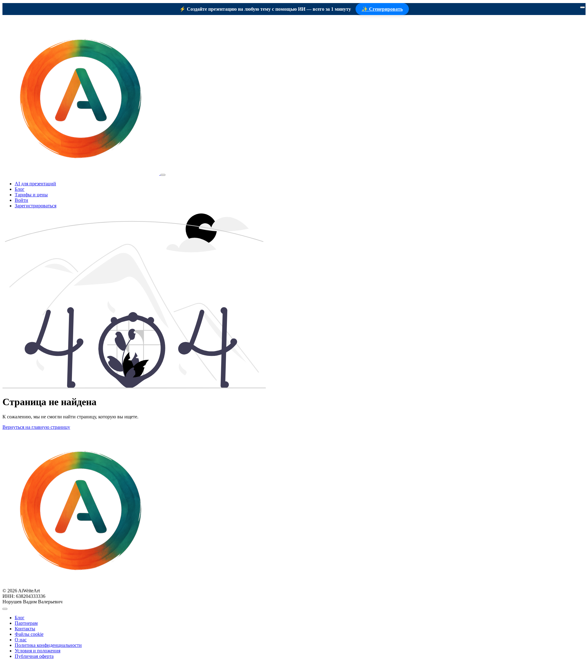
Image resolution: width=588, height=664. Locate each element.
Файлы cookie (29, 634)
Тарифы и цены (31, 194)
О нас (21, 639)
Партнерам (26, 623)
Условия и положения (37, 650)
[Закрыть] (582, 7)
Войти (21, 200)
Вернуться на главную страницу (36, 427)
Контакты (25, 628)
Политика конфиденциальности (48, 645)
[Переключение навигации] (162, 175)
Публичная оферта (34, 656)
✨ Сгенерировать (382, 9)
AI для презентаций (35, 183)
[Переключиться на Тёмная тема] (4, 609)
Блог (19, 189)
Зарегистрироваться (35, 205)
